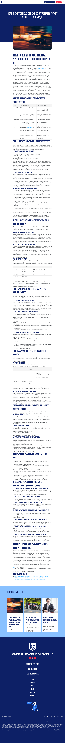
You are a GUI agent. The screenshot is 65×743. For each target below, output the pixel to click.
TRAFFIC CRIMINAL (32, 673)
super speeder (30, 127)
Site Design (46, 716)
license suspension (30, 170)
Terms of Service (60, 716)
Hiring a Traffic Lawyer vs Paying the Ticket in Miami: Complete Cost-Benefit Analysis (31, 576)
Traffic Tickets (32, 664)
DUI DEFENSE (32, 669)
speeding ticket (41, 68)
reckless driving (28, 91)
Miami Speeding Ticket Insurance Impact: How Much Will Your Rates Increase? (29, 579)
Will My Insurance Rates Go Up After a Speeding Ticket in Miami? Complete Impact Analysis (32, 577)
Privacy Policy (52, 716)
